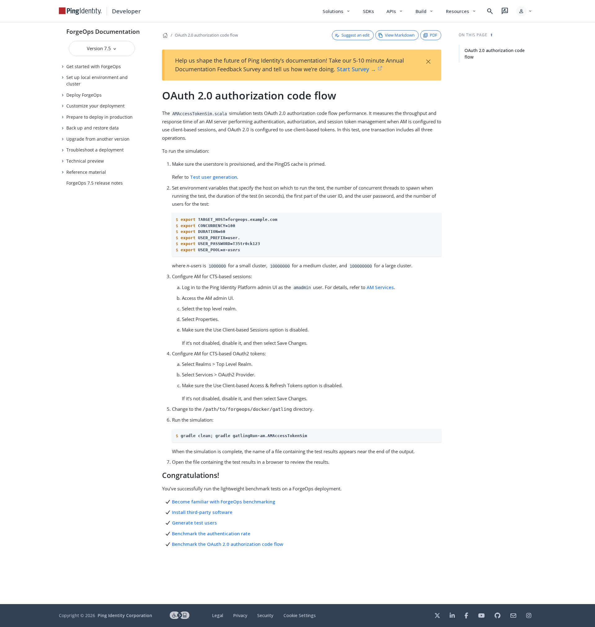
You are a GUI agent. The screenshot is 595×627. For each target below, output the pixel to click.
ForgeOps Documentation (103, 31)
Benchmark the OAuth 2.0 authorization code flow (227, 544)
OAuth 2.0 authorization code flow (206, 35)
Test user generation (213, 177)
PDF (433, 35)
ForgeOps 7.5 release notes (94, 183)
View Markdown (400, 35)
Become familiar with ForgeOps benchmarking (223, 501)
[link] (80, 11)
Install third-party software (202, 512)
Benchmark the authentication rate (211, 533)
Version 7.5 (99, 48)
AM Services (380, 287)
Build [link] (425, 11)
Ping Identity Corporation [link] (125, 615)
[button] (524, 11)
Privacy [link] (240, 615)
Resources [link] (461, 11)
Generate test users (194, 523)
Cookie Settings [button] (300, 615)
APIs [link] (394, 11)
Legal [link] (217, 615)
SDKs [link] (368, 11)
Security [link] (265, 615)
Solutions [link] (336, 11)
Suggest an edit (356, 35)
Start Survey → (356, 69)
